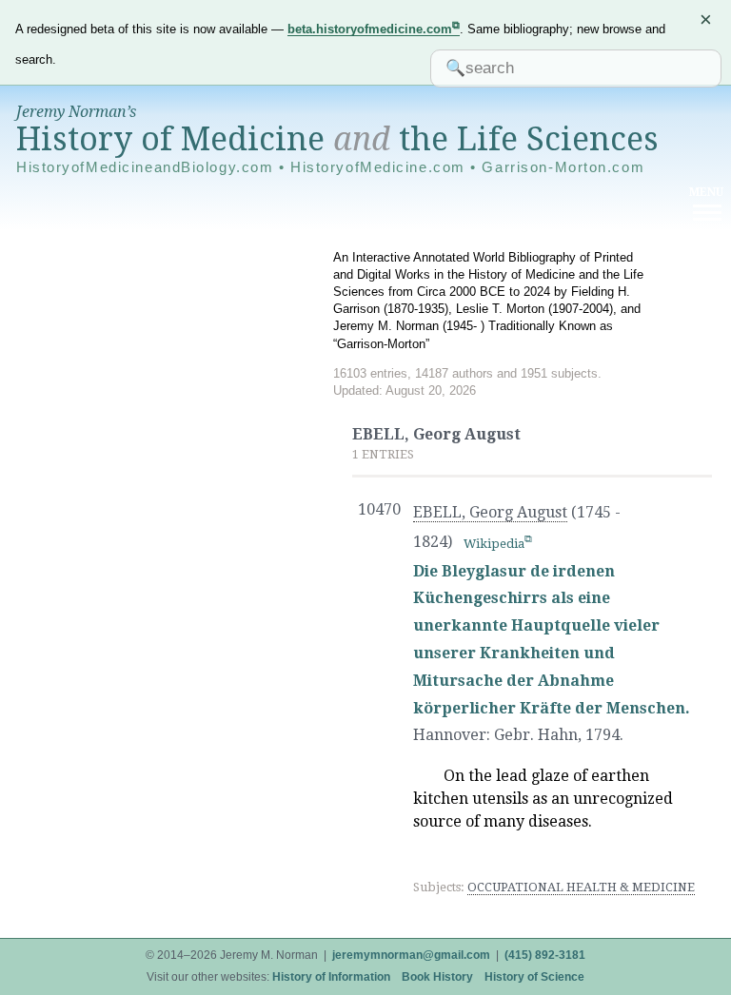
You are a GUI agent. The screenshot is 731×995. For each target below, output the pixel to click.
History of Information (331, 977)
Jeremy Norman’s (76, 112)
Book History (437, 977)
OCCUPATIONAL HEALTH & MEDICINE (581, 887)
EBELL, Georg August (490, 512)
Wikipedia (494, 544)
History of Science (534, 977)
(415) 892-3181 (544, 955)
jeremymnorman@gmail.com (411, 955)
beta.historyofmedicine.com (369, 29)
